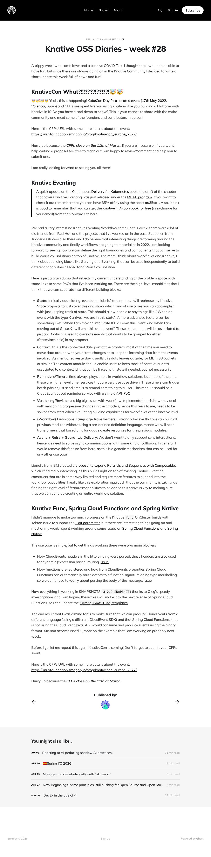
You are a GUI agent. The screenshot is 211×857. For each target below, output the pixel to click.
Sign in (173, 10)
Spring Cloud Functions (140, 528)
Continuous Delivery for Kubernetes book (105, 191)
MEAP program (139, 197)
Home (88, 10)
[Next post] (177, 702)
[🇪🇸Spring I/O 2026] (105, 763)
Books (103, 10)
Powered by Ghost (192, 838)
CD (123, 39)
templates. (104, 603)
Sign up (105, 838)
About (118, 10)
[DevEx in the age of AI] (105, 795)
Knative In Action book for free (127, 208)
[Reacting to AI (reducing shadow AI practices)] (105, 753)
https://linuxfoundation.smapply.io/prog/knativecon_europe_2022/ (84, 134)
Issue (105, 562)
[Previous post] (34, 702)
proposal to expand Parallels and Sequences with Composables (125, 465)
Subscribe (192, 10)
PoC (126, 393)
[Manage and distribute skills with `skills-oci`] (105, 774)
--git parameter (87, 523)
